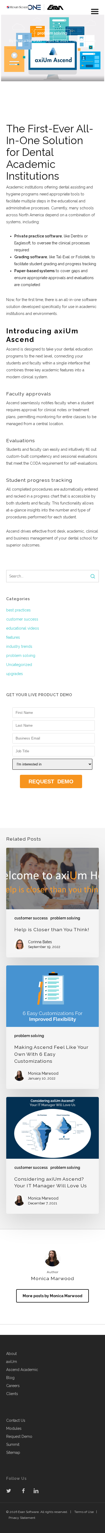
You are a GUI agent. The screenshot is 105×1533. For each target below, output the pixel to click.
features (13, 637)
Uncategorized (19, 664)
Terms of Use (84, 1512)
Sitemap (13, 1452)
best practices (18, 610)
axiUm (11, 1361)
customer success (22, 619)
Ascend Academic (22, 1370)
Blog (10, 1378)
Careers (13, 1386)
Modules (14, 1428)
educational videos (22, 628)
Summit (12, 1444)
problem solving (52, 33)
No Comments (84, 41)
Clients (12, 1394)
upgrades (14, 674)
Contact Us (15, 1420)
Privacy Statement (22, 1518)
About (11, 1353)
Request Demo (19, 1436)
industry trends (19, 646)
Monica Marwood (28, 41)
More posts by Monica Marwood (52, 1296)
